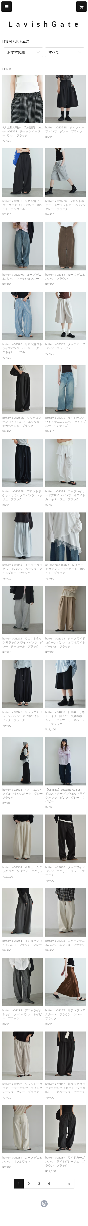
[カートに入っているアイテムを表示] (81, 6)
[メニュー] (6, 6)
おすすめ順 (16, 52)
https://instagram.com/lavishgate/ (44, 1203)
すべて (54, 52)
